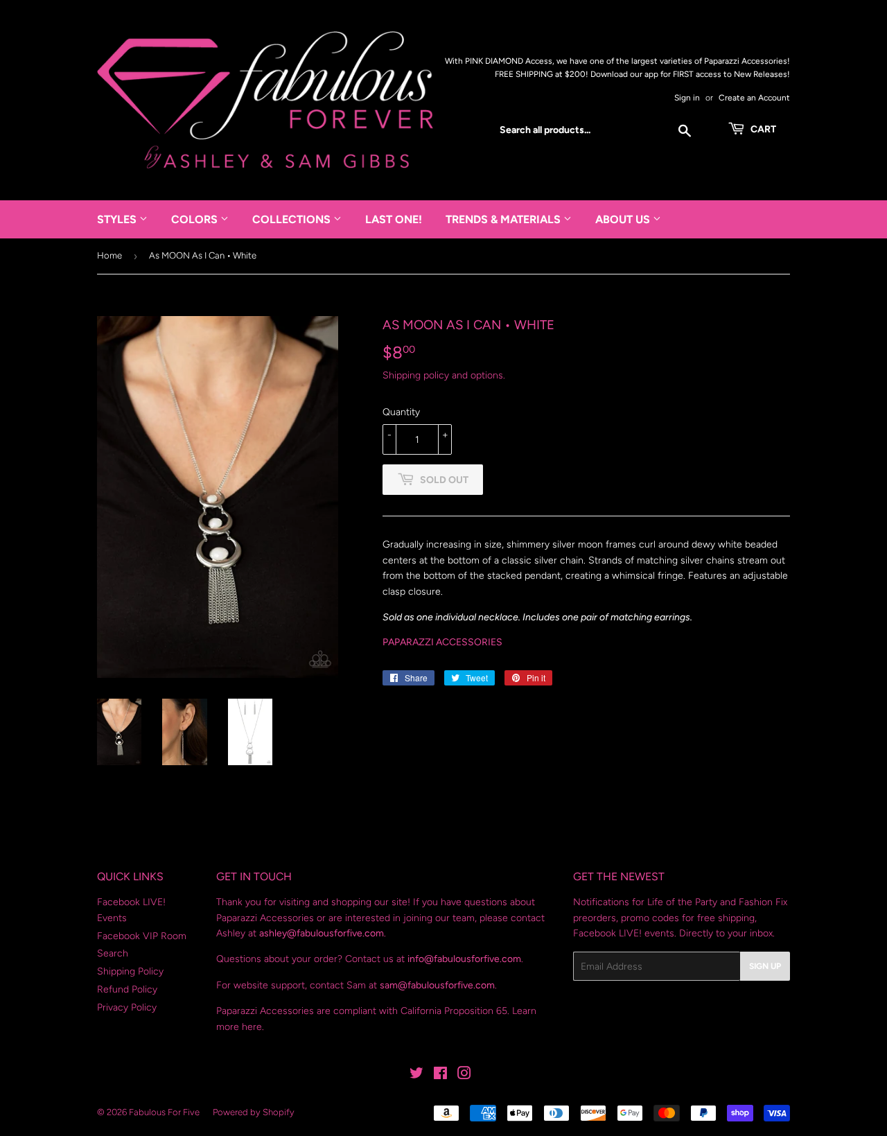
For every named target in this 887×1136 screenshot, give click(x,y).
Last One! (393, 219)
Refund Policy (127, 989)
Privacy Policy (127, 1007)
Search (112, 953)
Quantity (401, 412)
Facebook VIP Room (141, 936)
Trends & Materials (504, 219)
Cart (762, 129)
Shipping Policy (130, 971)
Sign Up (765, 966)
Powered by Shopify (254, 1112)
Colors (195, 219)
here (252, 1027)
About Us (624, 219)
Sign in (687, 98)
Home (109, 255)
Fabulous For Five (164, 1112)
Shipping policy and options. (444, 375)
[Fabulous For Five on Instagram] (464, 1075)
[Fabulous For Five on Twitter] (416, 1075)
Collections (292, 219)
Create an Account (754, 98)
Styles (118, 219)
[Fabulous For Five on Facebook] (440, 1075)
